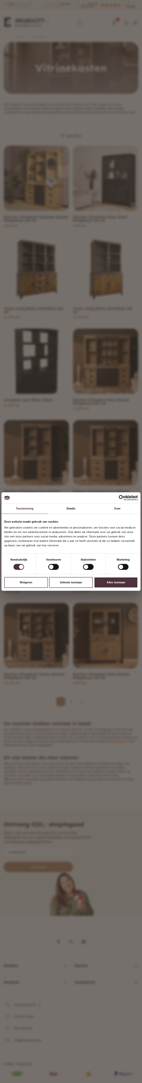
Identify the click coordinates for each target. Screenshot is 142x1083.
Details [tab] (71, 508)
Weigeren (26, 582)
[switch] (53, 567)
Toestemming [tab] (24, 508)
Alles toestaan (116, 582)
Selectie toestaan (71, 582)
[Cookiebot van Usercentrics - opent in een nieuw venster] (121, 498)
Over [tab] (117, 508)
